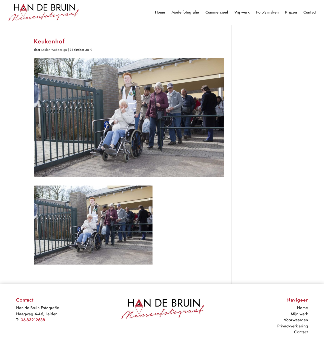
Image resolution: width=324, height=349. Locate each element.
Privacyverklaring (292, 326)
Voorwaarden (296, 320)
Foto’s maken (267, 13)
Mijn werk (299, 314)
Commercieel (216, 13)
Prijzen (291, 13)
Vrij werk (242, 13)
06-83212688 (33, 320)
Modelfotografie (185, 13)
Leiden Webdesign (54, 49)
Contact (309, 13)
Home (160, 13)
